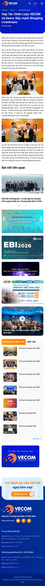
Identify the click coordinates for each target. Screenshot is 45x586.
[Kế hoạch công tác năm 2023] (10, 390)
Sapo (22, 582)
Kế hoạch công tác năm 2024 (29, 374)
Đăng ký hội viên (21, 494)
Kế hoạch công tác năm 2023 (29, 387)
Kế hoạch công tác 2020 (27, 426)
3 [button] (21, 205)
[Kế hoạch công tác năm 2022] (10, 403)
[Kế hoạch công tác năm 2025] (10, 364)
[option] (22, 187)
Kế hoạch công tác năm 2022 (29, 400)
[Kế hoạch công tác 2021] (10, 416)
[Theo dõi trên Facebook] (24, 521)
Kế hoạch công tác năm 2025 (29, 361)
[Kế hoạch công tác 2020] (10, 429)
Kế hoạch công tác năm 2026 (29, 348)
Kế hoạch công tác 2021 (27, 413)
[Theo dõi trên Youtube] (18, 521)
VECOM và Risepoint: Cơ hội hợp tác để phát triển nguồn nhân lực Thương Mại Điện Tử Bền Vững (22, 201)
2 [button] (20, 205)
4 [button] (23, 205)
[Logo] (17, 509)
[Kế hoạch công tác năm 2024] (10, 377)
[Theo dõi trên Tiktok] (29, 521)
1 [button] (18, 205)
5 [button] (24, 205)
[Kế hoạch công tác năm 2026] (10, 351)
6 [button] (26, 205)
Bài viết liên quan (13, 167)
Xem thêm (35, 439)
